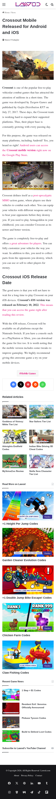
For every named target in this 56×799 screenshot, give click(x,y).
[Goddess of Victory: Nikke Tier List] (14, 412)
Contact (38, 775)
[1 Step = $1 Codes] (10, 694)
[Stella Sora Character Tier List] (41, 461)
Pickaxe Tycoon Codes (34, 718)
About (16, 775)
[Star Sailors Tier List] (41, 412)
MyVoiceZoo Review (13, 471)
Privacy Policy (27, 775)
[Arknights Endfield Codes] (14, 436)
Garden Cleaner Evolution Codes (24, 560)
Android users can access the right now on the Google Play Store (26, 150)
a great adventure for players (25, 243)
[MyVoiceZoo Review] (14, 461)
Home (7, 12)
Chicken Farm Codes (16, 635)
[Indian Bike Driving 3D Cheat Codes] (41, 436)
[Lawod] (28, 4)
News (13, 12)
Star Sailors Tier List (40, 421)
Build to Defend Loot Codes (36, 732)
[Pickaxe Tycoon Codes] (10, 722)
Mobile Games (28, 373)
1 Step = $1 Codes (31, 690)
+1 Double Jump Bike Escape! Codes (27, 597)
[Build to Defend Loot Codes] (10, 736)
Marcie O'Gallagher (12, 39)
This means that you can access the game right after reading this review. (27, 309)
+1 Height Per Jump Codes (20, 523)
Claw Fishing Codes (15, 672)
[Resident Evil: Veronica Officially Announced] (10, 708)
